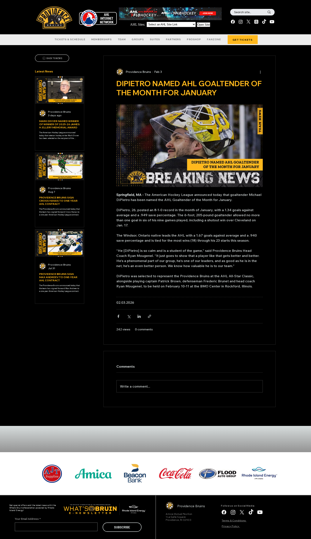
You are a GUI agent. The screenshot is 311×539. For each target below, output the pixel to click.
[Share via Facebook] (118, 316)
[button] (70, 39)
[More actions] (260, 71)
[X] (248, 21)
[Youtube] (272, 21)
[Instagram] (240, 21)
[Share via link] (149, 316)
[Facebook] (232, 21)
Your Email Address (28, 518)
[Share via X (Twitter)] (129, 316)
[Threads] (256, 21)
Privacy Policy (231, 526)
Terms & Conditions (234, 520)
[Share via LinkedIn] (139, 316)
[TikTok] (264, 21)
